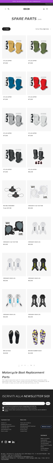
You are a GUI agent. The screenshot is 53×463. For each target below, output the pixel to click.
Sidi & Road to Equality (46, 445)
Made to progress (45, 438)
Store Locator (4, 431)
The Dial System (45, 443)
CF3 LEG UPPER (7, 61)
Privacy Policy (26, 406)
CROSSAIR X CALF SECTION (35, 206)
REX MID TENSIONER (8, 206)
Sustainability (44, 440)
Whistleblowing (24, 424)
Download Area (24, 427)
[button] (5, 8)
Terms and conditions (25, 422)
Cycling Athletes (45, 448)
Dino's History (44, 450)
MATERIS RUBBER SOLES (35, 351)
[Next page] (34, 365)
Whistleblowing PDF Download (27, 426)
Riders (42, 446)
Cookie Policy (23, 431)
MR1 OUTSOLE (7, 351)
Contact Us (3, 422)
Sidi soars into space (46, 441)
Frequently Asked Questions (8, 426)
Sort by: (37, 29)
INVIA (48, 403)
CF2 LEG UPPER (32, 169)
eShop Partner (5, 458)
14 (31, 365)
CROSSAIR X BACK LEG (34, 242)
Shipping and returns (6, 424)
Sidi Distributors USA (6, 429)
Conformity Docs (5, 427)
